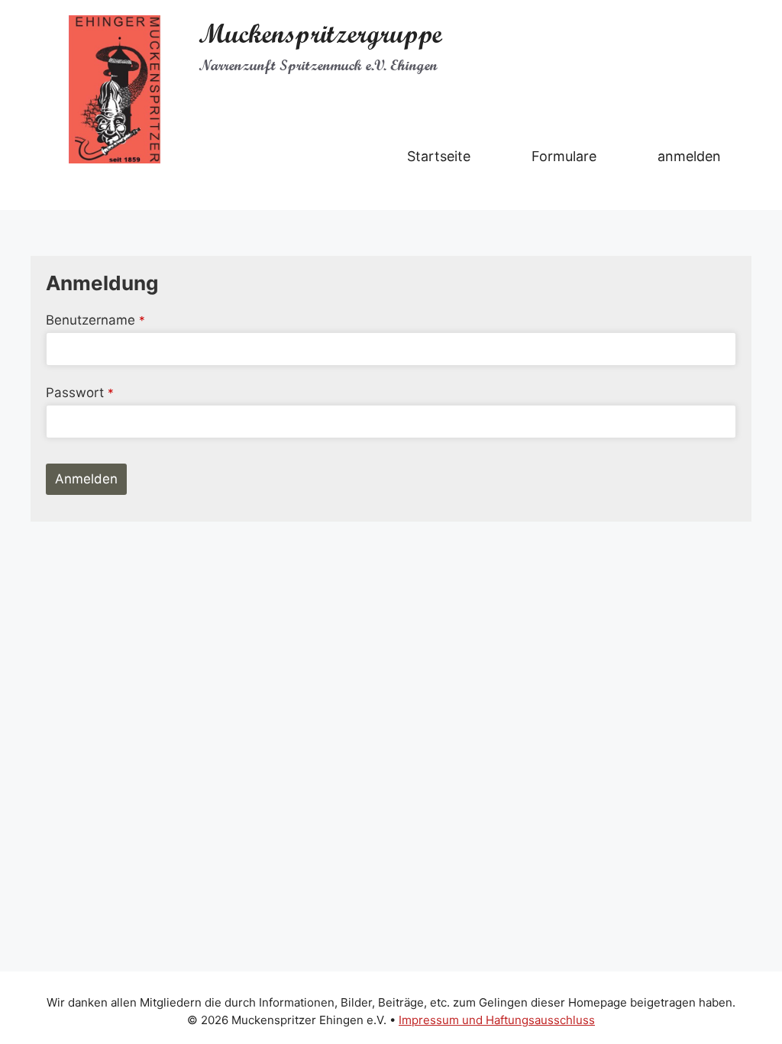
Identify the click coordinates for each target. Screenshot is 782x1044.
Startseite (438, 156)
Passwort (80, 392)
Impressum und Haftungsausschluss (497, 1020)
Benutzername (95, 320)
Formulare (564, 156)
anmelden (689, 156)
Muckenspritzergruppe (320, 34)
